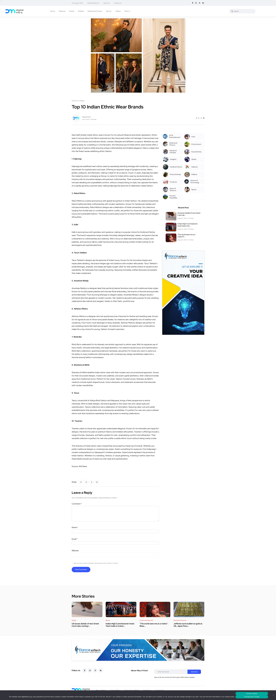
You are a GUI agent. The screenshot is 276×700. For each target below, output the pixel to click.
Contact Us (117, 3)
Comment (77, 503)
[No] (273, 695)
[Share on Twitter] (201, 118)
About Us (106, 3)
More (127, 11)
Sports (108, 11)
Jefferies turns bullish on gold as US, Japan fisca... (188, 624)
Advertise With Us (93, 3)
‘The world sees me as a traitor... (186, 235)
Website (75, 550)
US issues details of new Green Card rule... (188, 214)
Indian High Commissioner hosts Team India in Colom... (120, 624)
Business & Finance (95, 11)
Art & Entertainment (146, 620)
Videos (118, 11)
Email (75, 539)
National (62, 11)
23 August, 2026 (77, 3)
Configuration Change (252, 697)
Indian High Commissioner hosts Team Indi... (187, 225)
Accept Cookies (251, 693)
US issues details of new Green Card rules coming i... (85, 624)
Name (75, 527)
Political (81, 11)
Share (74, 482)
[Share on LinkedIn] (203, 118)
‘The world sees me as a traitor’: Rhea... (154, 624)
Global (71, 11)
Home (52, 11)
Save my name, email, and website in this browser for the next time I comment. (96, 563)
